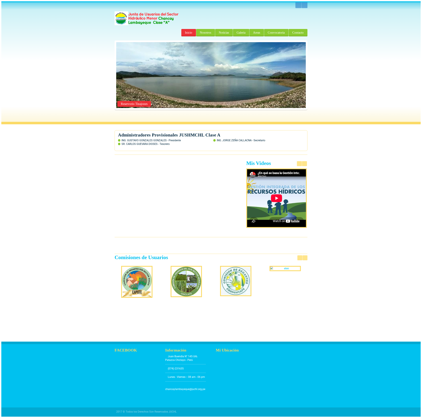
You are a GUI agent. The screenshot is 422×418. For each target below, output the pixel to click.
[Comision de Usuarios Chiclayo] (186, 281)
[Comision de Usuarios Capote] (137, 282)
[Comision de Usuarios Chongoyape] (236, 281)
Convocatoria (276, 32)
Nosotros (205, 32)
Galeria (241, 32)
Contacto (298, 32)
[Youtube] (298, 5)
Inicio (188, 32)
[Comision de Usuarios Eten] (285, 268)
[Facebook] (304, 5)
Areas (256, 32)
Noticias (224, 32)
